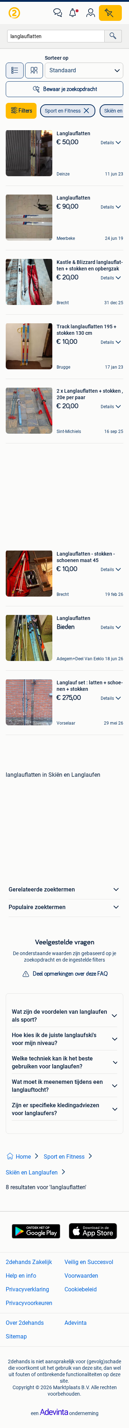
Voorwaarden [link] (81, 1275)
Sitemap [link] (16, 1336)
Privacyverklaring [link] (27, 1289)
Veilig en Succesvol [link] (88, 1262)
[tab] (15, 70)
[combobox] (56, 36)
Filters (25, 111)
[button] (74, 13)
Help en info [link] (21, 1275)
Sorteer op (56, 58)
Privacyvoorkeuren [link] (29, 1303)
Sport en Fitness (63, 111)
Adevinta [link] (75, 1322)
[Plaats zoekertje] (110, 13)
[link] (15, 13)
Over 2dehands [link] (25, 1322)
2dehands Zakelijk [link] (29, 1262)
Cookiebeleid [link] (80, 1289)
